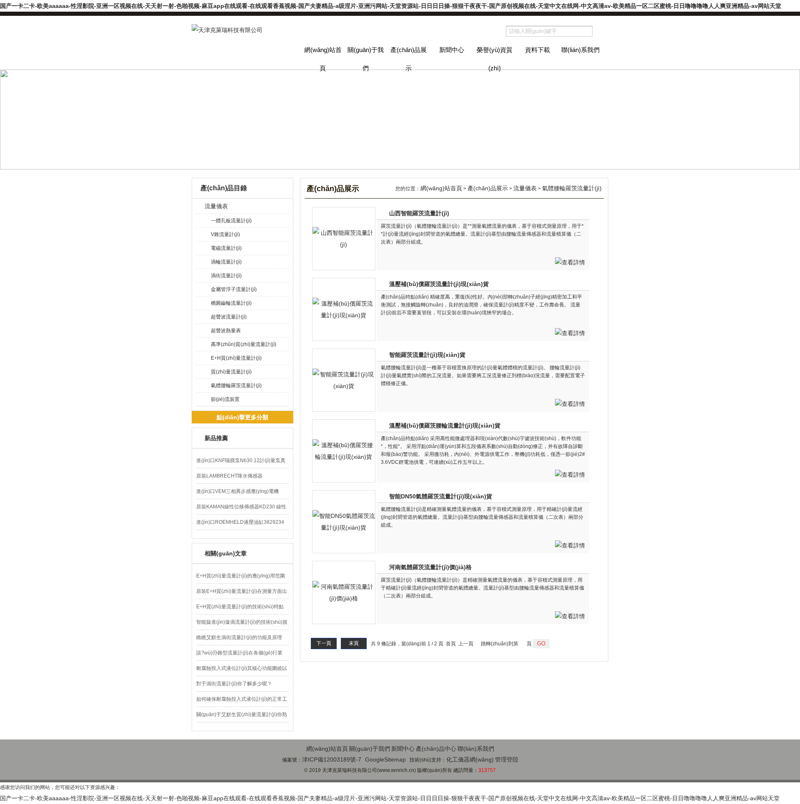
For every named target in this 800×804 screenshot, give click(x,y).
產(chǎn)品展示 (408, 58)
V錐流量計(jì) (225, 234)
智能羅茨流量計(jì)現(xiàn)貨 (427, 354)
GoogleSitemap (385, 759)
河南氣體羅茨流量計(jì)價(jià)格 (430, 567)
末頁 (354, 643)
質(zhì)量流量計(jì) (231, 372)
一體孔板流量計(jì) (231, 221)
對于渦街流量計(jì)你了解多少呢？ (234, 684)
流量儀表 (216, 206)
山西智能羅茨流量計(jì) (419, 213)
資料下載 (537, 49)
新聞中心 (451, 49)
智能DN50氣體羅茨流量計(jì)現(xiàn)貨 (440, 496)
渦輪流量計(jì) (226, 262)
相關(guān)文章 (226, 553)
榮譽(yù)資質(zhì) (494, 58)
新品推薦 (216, 438)
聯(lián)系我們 (580, 49)
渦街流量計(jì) (226, 276)
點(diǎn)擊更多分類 (242, 417)
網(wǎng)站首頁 (323, 58)
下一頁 (323, 643)
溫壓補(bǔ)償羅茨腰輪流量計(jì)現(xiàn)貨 (444, 425)
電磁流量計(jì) (226, 248)
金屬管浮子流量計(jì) (234, 289)
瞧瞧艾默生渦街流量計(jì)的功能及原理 (239, 637)
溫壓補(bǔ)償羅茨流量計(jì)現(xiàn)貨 (439, 284)
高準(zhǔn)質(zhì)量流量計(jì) (243, 344)
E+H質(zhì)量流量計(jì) (236, 358)
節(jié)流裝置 (225, 399)
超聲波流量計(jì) (229, 317)
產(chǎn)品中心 (436, 748)
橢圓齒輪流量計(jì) (231, 303)
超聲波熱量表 (226, 331)
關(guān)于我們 (366, 58)
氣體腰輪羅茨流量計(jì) (236, 385)
